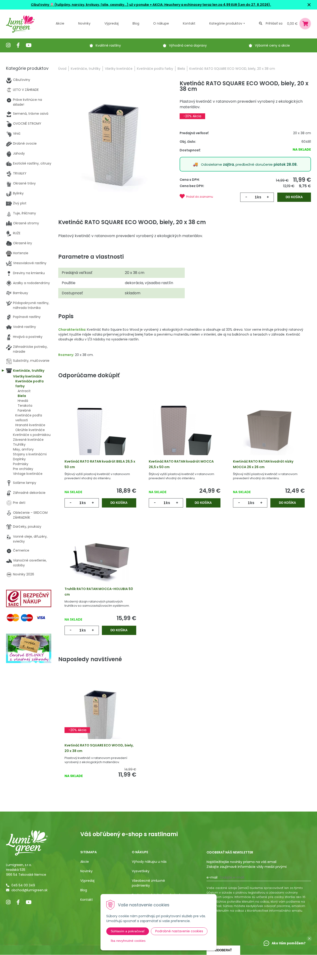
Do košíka (294, 197)
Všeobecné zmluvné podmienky (148, 883)
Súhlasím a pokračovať (128, 931)
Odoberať (223, 950)
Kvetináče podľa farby (155, 68)
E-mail (212, 877)
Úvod (62, 68)
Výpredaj (111, 23)
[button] (309, 938)
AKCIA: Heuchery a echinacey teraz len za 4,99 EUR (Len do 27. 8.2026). (211, 4)
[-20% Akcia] (100, 715)
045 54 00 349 (23, 885)
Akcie (60, 23)
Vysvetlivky (140, 871)
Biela (181, 68)
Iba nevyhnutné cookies (128, 940)
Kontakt (86, 899)
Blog (83, 890)
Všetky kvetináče (119, 68)
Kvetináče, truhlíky (85, 68)
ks (259, 197)
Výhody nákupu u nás (149, 861)
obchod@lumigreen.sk (29, 890)
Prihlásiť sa (274, 23)
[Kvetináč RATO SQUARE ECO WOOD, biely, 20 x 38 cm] (113, 142)
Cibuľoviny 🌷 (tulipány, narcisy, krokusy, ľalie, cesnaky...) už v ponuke (90, 4)
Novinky (84, 23)
